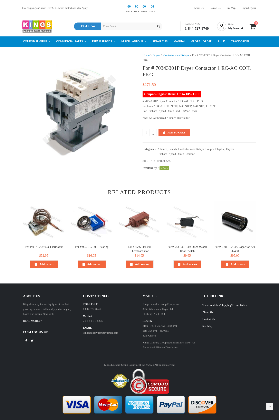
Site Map (207, 325)
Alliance (162, 149)
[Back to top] (269, 406)
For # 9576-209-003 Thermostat (44, 246)
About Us (207, 312)
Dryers (156, 55)
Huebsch (162, 154)
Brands (173, 149)
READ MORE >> (32, 320)
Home (146, 55)
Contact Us (208, 319)
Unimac (190, 154)
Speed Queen (176, 154)
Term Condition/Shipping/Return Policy (224, 305)
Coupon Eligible (214, 149)
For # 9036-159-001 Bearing (91, 246)
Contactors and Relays (176, 55)
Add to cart (176, 132)
